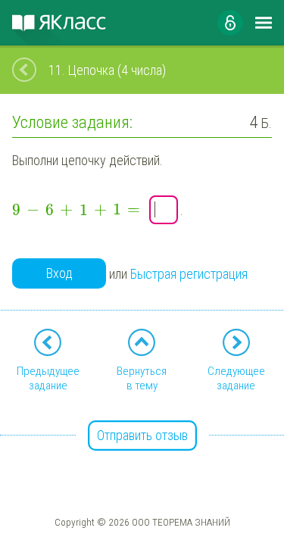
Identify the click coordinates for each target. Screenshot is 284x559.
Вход (59, 273)
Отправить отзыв (142, 435)
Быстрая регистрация (189, 274)
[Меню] (263, 22)
